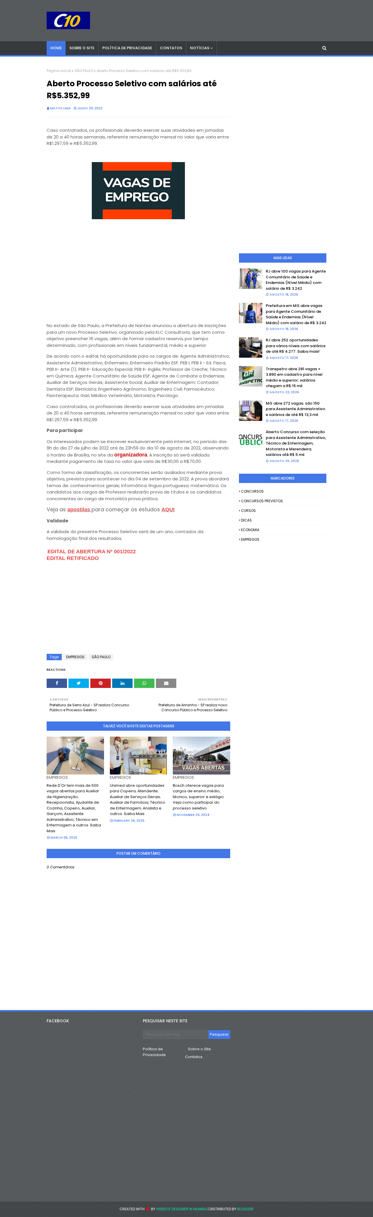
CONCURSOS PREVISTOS (262, 500)
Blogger (245, 1209)
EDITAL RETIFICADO (73, 558)
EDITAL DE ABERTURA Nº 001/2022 (91, 551)
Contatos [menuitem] (171, 48)
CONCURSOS (252, 491)
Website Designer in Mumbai (181, 1209)
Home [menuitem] (56, 48)
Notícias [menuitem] (199, 48)
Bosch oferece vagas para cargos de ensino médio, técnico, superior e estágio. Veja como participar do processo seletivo (199, 797)
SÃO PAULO (84, 70)
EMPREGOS (75, 656)
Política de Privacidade (154, 1052)
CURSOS (248, 510)
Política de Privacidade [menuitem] (127, 48)
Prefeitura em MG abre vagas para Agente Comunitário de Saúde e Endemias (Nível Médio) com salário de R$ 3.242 (296, 314)
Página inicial (59, 70)
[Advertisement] (138, 275)
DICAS (246, 520)
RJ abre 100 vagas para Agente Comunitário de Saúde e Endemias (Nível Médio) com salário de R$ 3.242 (296, 279)
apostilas (79, 509)
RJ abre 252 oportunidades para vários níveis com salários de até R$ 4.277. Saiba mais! (296, 345)
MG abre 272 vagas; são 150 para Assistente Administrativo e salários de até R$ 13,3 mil (295, 409)
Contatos (194, 1057)
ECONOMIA (250, 529)
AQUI (168, 509)
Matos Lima (60, 108)
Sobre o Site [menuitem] (81, 48)
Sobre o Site (199, 1049)
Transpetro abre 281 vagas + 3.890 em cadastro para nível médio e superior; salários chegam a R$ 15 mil (294, 377)
